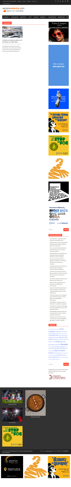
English (24, 1)
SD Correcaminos (57, 353)
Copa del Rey (51, 335)
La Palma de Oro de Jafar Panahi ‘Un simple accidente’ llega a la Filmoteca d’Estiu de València (58, 267)
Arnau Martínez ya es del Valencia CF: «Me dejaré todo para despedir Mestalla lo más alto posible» (58, 255)
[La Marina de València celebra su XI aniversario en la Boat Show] (12, 32)
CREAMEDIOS (66, 451)
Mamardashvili (52, 344)
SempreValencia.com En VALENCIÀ (9, 1)
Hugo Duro (61, 337)
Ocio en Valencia (12, 422)
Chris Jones (64, 331)
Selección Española (64, 353)
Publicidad (29, 1)
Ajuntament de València (55, 329)
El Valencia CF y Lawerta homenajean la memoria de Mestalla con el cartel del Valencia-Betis (58, 307)
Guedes (56, 337)
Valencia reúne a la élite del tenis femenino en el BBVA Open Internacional (57, 284)
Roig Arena (57, 351)
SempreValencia (51, 355)
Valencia (60, 355)
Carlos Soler (58, 331)
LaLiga (57, 341)
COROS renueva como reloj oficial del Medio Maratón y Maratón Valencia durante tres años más (58, 244)
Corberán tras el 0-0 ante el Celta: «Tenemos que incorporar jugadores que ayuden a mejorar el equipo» (58, 318)
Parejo (54, 347)
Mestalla (64, 344)
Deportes (23, 17)
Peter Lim (49, 348)
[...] (19, 51)
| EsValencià (14, 17)
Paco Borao (50, 347)
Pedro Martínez (61, 347)
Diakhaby (60, 335)
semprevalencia (49, 451)
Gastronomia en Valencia (35, 417)
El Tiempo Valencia (6, 3)
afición (49, 329)
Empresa (42, 17)
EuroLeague (50, 337)
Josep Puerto (61, 339)
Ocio (30, 17)
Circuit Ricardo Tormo (53, 333)
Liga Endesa (63, 341)
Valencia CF (55, 357)
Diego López (65, 335)
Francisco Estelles (17, 44)
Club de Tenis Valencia (63, 333)
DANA (57, 335)
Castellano (19, 1)
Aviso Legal (34, 1)
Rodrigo (52, 350)
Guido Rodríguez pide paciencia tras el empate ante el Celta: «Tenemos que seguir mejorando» (58, 313)
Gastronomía (52, 17)
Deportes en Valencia (12, 404)
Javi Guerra (55, 339)
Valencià (5, 17)
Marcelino (58, 344)
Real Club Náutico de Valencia (59, 348)
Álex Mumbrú (57, 359)
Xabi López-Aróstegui (51, 359)
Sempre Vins (61, 17)
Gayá (54, 337)
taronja (55, 355)
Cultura (36, 17)
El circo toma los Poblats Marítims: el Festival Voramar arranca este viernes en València (58, 249)
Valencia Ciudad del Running (63, 357)
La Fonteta (53, 341)
